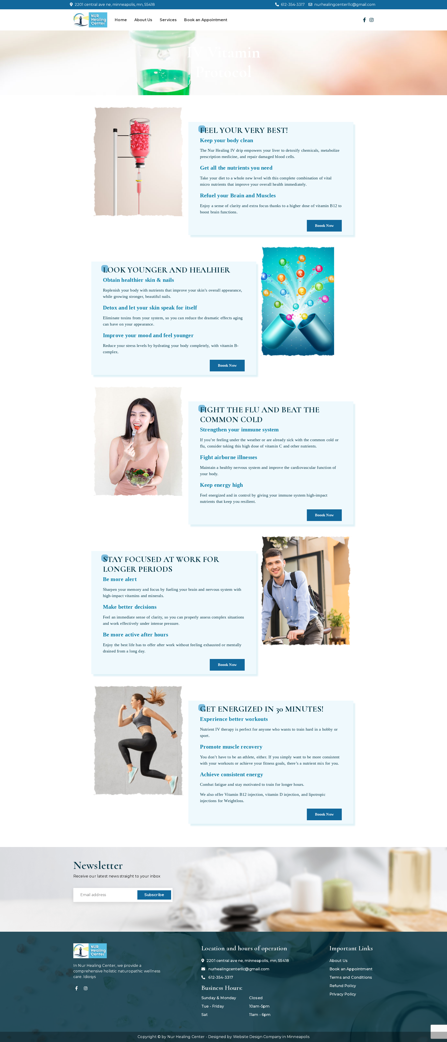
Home (121, 20)
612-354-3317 (292, 4)
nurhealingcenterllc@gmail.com (344, 4)
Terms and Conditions (350, 977)
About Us (143, 20)
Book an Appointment (205, 20)
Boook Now (324, 226)
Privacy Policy (342, 994)
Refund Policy (342, 986)
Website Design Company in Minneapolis (271, 1037)
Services (168, 20)
